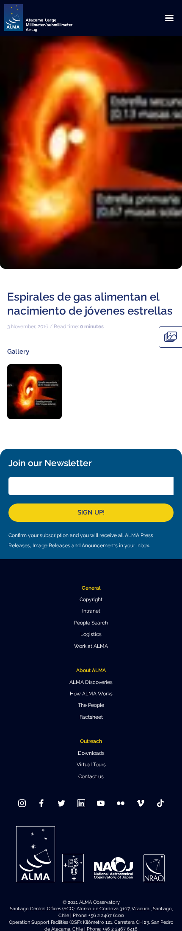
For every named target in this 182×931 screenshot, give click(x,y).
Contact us (91, 776)
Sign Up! (91, 512)
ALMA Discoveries (91, 682)
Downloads (91, 753)
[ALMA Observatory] (48, 18)
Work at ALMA (91, 646)
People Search (91, 623)
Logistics (91, 634)
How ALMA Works (91, 694)
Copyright (91, 599)
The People (91, 705)
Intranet (91, 611)
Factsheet (91, 717)
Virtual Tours (91, 765)
